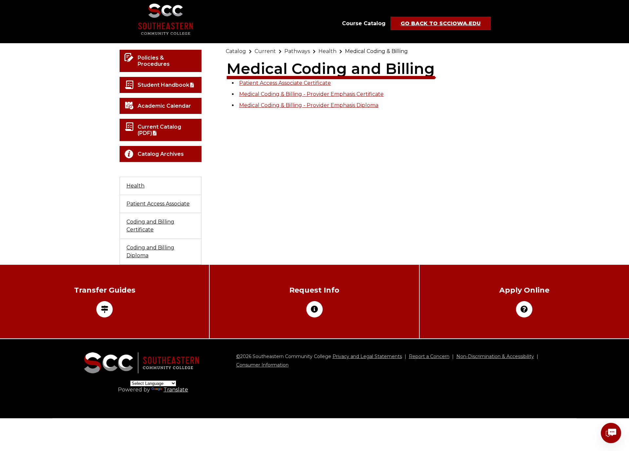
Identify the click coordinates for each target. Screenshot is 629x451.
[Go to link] (165, 21)
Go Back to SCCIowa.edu (441, 23)
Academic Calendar (164, 106)
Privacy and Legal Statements (367, 356)
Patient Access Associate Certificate (285, 83)
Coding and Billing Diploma (150, 251)
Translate (175, 390)
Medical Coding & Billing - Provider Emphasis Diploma (308, 105)
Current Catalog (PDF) (159, 130)
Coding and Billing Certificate (150, 226)
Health (135, 186)
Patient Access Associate (158, 204)
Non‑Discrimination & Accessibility (495, 356)
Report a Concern (429, 356)
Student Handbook (163, 85)
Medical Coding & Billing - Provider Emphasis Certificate (311, 94)
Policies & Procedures (154, 61)
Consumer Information (262, 365)
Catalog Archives (161, 154)
